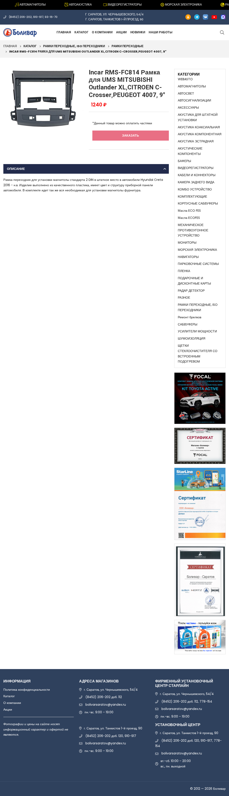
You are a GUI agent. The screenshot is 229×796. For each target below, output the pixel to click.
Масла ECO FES (189, 210)
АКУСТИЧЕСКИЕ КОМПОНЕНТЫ (190, 151)
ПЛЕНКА (184, 271)
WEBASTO (185, 79)
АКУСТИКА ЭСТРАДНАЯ (196, 141)
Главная (64, 32)
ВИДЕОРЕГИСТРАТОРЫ (195, 168)
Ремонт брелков (189, 317)
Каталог (81, 32)
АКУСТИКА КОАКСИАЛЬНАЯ (199, 127)
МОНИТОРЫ (187, 242)
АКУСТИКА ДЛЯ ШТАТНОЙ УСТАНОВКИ (198, 117)
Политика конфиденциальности (26, 689)
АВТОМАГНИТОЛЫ (192, 86)
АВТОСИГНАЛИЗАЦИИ (194, 100)
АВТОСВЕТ (186, 93)
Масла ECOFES (189, 217)
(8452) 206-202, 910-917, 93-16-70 (33, 17)
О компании (102, 32)
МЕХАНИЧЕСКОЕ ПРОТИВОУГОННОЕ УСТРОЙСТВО (193, 230)
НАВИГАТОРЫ (188, 257)
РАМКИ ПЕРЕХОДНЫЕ (128, 46)
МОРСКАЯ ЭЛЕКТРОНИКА (197, 249)
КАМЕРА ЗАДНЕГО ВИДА (196, 182)
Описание (16, 169)
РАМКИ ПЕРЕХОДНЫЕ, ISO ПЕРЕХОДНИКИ (74, 46)
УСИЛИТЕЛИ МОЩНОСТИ (197, 331)
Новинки (137, 32)
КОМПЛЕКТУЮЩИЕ (192, 196)
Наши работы (160, 32)
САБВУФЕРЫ (187, 324)
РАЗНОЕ (184, 297)
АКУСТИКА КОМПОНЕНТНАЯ (199, 134)
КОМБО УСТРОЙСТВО (195, 189)
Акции (121, 32)
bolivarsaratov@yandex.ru (105, 704)
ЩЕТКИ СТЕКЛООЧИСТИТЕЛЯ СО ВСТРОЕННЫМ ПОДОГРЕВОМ (197, 353)
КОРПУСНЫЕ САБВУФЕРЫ (198, 203)
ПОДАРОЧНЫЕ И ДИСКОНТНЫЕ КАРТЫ (194, 281)
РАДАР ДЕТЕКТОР (191, 290)
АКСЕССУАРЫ (188, 107)
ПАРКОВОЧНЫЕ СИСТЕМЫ (198, 264)
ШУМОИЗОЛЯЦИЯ (191, 338)
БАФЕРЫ (184, 161)
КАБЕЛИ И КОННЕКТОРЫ (196, 175)
